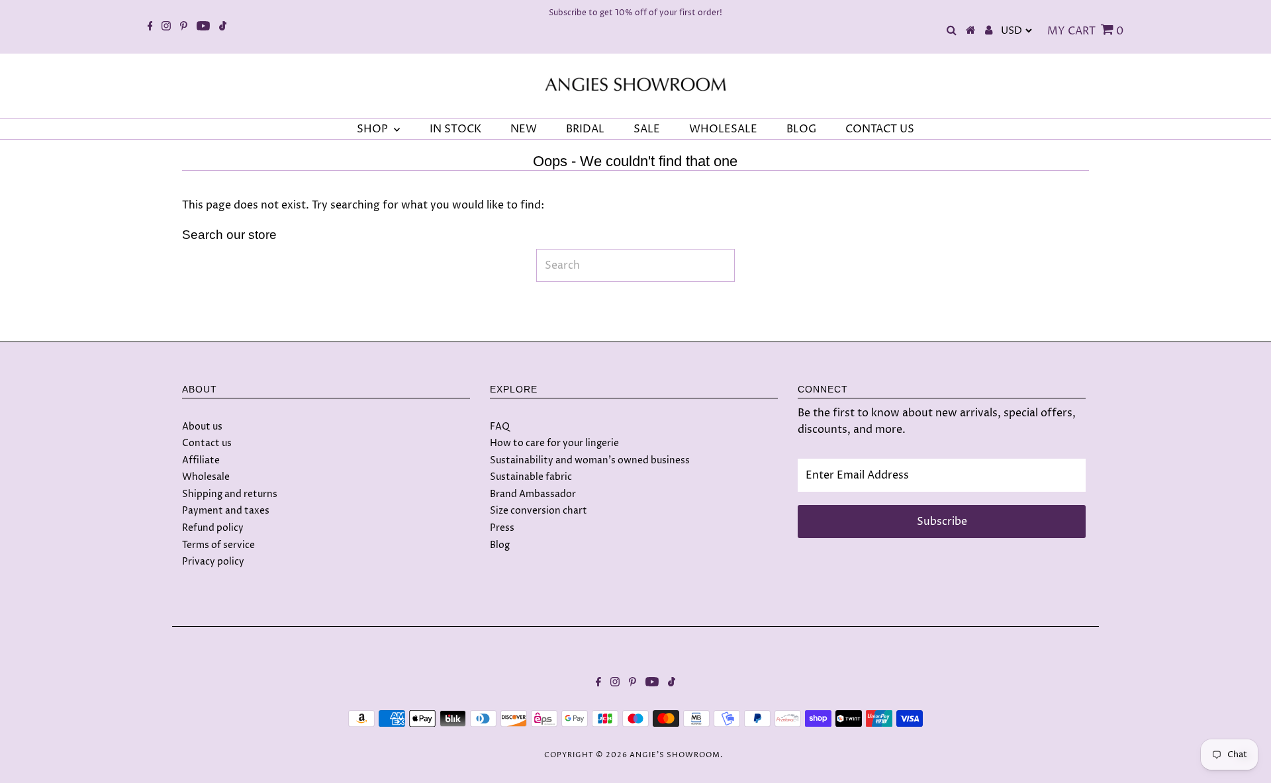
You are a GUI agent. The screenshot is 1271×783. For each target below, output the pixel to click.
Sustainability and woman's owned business (590, 460)
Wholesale (206, 477)
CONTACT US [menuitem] (879, 129)
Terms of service (218, 545)
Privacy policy (213, 561)
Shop (374, 129)
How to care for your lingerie (554, 443)
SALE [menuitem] (647, 129)
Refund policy (213, 528)
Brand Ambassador (533, 494)
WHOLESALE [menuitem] (723, 129)
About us (202, 426)
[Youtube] (203, 27)
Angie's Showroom (675, 755)
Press (502, 528)
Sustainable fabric (531, 477)
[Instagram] (166, 27)
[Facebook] (150, 27)
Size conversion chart (538, 510)
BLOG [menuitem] (801, 129)
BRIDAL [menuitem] (585, 129)
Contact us (207, 443)
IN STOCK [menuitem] (455, 129)
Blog (500, 545)
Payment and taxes (225, 510)
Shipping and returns (229, 494)
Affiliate (201, 460)
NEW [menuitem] (523, 129)
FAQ (500, 426)
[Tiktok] (223, 27)
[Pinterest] (184, 27)
